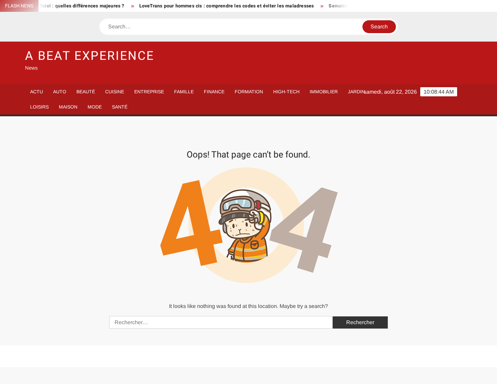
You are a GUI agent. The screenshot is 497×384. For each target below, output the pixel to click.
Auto (59, 91)
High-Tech (286, 91)
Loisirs (39, 107)
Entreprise (149, 91)
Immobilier (324, 91)
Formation (249, 91)
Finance (214, 91)
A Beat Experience (89, 56)
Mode (95, 107)
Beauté (85, 91)
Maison (68, 107)
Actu (36, 91)
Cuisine (114, 91)
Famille (184, 91)
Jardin (356, 91)
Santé (119, 107)
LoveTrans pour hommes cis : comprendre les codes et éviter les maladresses (220, 5)
